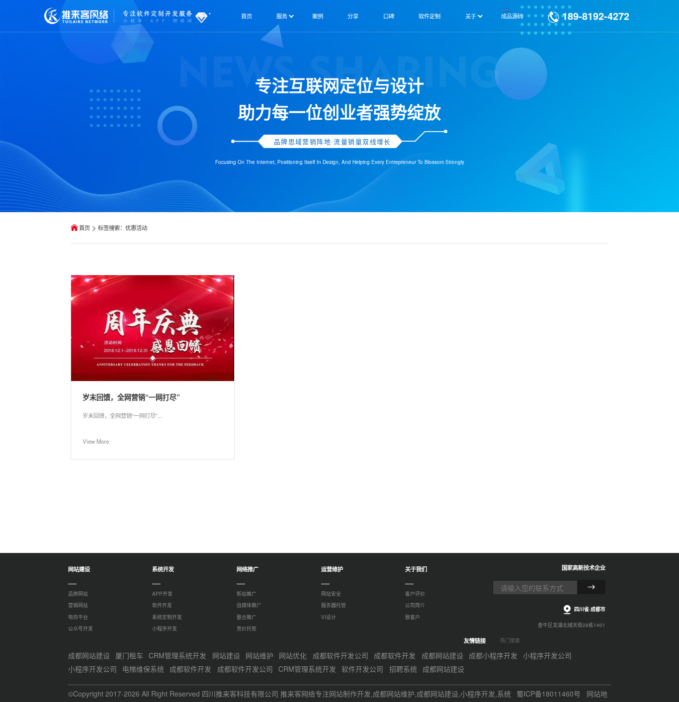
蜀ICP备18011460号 (548, 694)
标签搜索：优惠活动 (122, 228)
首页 (84, 228)
